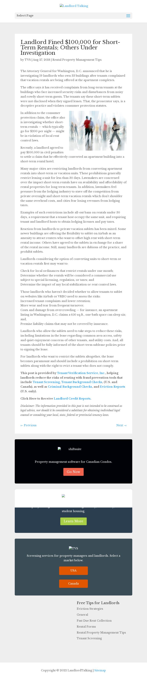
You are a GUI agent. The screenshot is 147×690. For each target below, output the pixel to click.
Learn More (73, 521)
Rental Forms (86, 626)
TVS (28, 59)
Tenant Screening (46, 382)
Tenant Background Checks (81, 382)
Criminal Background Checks (69, 386)
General (82, 614)
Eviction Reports (112, 386)
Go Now (73, 472)
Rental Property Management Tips (77, 59)
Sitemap (100, 670)
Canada (73, 583)
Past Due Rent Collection (94, 620)
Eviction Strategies (90, 608)
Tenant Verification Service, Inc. (80, 373)
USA (73, 570)
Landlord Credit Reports (72, 398)
